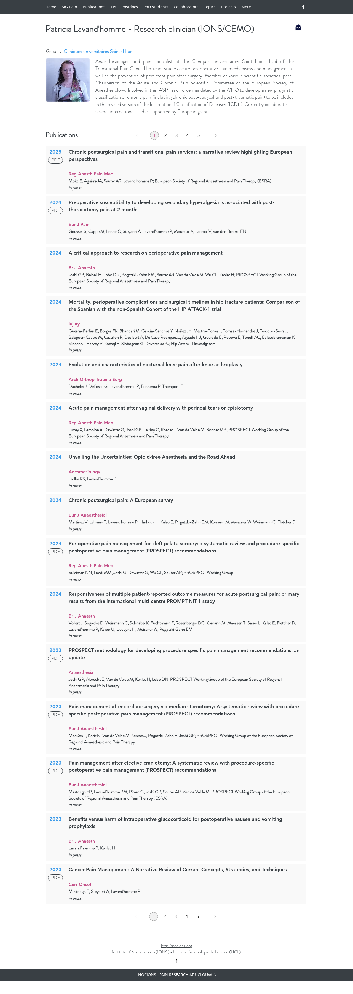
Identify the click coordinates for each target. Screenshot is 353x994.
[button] (248, 7)
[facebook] (303, 7)
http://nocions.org (176, 945)
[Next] (215, 135)
